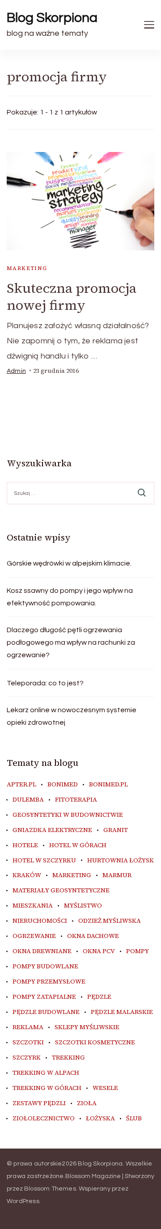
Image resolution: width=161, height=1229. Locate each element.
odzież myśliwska (109, 921)
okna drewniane (42, 951)
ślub (134, 1118)
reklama (28, 1027)
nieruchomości (40, 921)
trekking (68, 1058)
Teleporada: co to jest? (45, 683)
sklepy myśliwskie (87, 1027)
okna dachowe (93, 936)
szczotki (28, 1042)
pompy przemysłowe (49, 982)
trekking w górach (47, 1088)
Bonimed (62, 784)
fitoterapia (76, 800)
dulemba (28, 800)
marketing (71, 875)
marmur (116, 875)
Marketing (27, 268)
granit (115, 830)
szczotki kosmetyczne (95, 1042)
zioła (87, 1103)
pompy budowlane (45, 966)
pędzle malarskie (122, 1012)
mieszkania (33, 906)
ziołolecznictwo (44, 1118)
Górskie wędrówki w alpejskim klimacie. (69, 563)
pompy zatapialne (44, 997)
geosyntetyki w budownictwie (68, 815)
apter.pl (21, 784)
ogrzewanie (34, 936)
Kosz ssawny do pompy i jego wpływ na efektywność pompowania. (70, 597)
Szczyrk (27, 1058)
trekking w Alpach (46, 1073)
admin (16, 371)
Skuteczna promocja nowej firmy (71, 296)
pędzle (99, 997)
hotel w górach (77, 845)
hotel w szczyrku (44, 860)
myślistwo (83, 906)
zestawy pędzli (39, 1103)
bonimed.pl (108, 784)
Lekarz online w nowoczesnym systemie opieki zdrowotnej (71, 716)
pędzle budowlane (46, 1012)
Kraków (27, 875)
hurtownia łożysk (120, 860)
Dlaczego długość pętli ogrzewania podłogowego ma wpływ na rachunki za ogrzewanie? (71, 642)
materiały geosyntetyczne (61, 890)
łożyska (100, 1118)
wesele (105, 1088)
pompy (137, 951)
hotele (25, 845)
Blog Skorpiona (52, 18)
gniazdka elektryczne (52, 830)
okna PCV (99, 951)
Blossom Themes (50, 1189)
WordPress (23, 1201)
